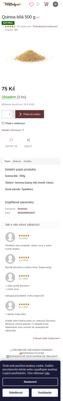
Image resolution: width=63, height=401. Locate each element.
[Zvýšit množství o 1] (13, 112)
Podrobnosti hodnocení (45, 26)
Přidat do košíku (31, 114)
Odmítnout (16, 392)
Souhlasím (45, 392)
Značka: (11, 29)
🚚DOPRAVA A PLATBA (31, 353)
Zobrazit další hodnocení (46, 338)
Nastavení (30, 381)
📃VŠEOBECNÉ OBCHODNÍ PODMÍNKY (31, 350)
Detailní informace (11, 130)
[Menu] (55, 4)
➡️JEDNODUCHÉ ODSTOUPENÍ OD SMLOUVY (32, 356)
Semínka (22, 208)
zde (47, 373)
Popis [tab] (7, 161)
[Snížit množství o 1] (13, 116)
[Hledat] (37, 4)
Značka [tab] (27, 161)
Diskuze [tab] (17, 161)
